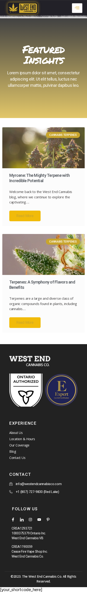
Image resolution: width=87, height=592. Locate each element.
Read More (25, 216)
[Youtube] (39, 519)
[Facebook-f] (13, 519)
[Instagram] (30, 519)
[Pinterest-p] (48, 519)
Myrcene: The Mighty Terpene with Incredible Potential (39, 178)
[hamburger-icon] (77, 8)
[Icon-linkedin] (22, 519)
